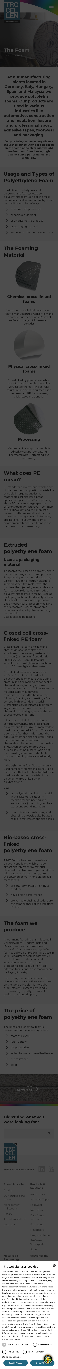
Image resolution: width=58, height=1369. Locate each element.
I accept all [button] (15, 1363)
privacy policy (41, 1336)
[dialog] (29, 1315)
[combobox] (54, 1265)
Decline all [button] (42, 1363)
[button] (29, 1357)
